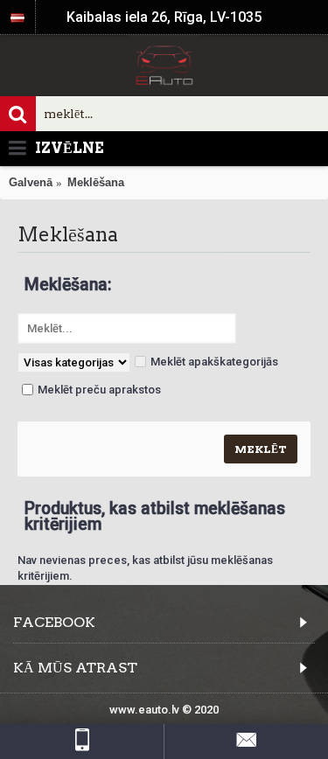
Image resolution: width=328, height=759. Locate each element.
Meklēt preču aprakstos (99, 389)
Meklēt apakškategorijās (214, 361)
